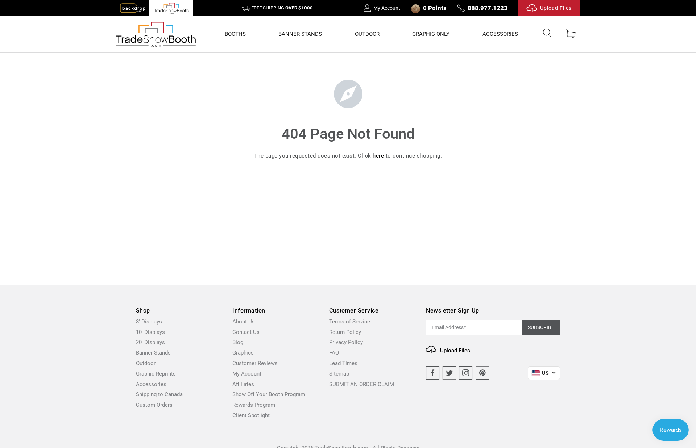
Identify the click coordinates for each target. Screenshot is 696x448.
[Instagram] (466, 373)
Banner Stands (300, 34)
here (378, 155)
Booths (235, 34)
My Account (386, 8)
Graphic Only (431, 34)
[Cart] (571, 34)
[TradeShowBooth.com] (156, 34)
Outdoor (367, 34)
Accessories (500, 34)
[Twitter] (449, 373)
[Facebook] (433, 373)
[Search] (547, 34)
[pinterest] (482, 373)
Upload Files (556, 8)
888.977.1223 (488, 8)
